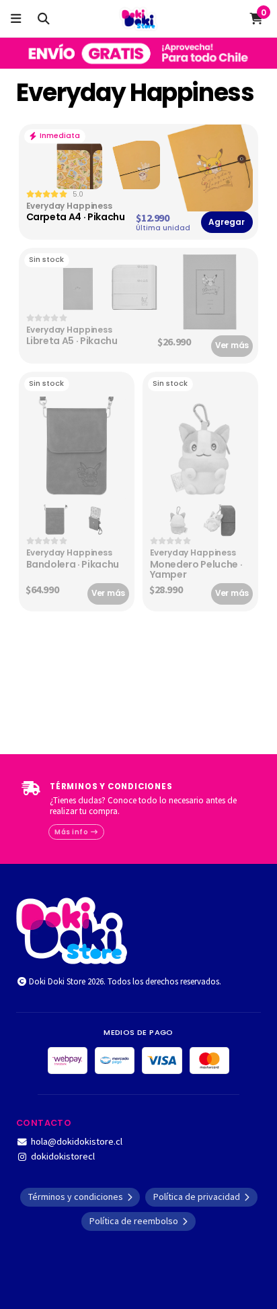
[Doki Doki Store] (71, 929)
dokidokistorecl (63, 1156)
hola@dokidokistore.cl (76, 1141)
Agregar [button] (226, 222)
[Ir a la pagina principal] (139, 18)
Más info (72, 832)
